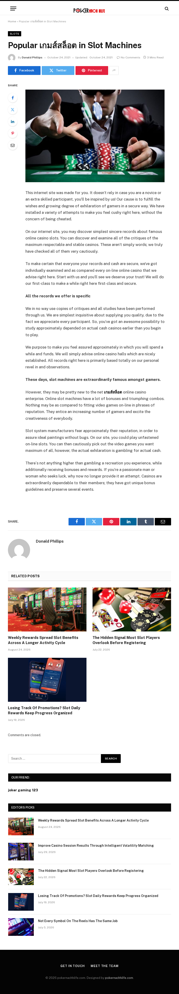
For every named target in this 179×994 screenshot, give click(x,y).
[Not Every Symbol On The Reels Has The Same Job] (21, 927)
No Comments (130, 57)
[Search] (166, 8)
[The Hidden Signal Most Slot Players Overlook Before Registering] (132, 610)
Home (12, 21)
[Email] (12, 145)
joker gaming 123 (23, 790)
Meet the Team (105, 966)
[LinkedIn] (12, 121)
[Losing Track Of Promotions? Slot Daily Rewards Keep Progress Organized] (47, 680)
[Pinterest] (12, 133)
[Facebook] (12, 97)
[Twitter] (12, 109)
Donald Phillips (32, 57)
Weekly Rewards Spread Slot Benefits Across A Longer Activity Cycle (43, 640)
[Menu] (13, 8)
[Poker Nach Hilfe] (89, 8)
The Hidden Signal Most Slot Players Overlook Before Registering (126, 640)
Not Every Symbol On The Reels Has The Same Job (78, 921)
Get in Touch (72, 966)
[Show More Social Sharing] (114, 70)
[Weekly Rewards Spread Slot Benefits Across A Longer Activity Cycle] (47, 610)
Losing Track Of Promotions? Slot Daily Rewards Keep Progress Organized (44, 710)
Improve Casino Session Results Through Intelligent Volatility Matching (96, 845)
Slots (14, 33)
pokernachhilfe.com (119, 978)
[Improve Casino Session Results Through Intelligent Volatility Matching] (21, 851)
